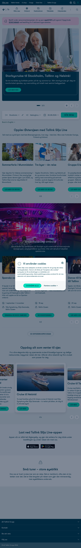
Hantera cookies (50, 285)
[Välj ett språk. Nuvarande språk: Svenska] (62, 263)
